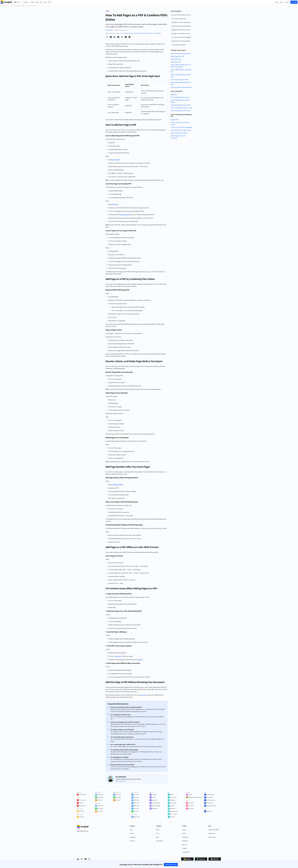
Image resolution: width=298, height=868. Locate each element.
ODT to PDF (118, 794)
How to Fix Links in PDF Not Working (181, 127)
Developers (185, 841)
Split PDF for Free (176, 62)
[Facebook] (82, 859)
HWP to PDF (136, 800)
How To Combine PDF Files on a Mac (181, 108)
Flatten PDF (191, 808)
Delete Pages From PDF (177, 56)
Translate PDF (209, 803)
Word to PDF (100, 806)
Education (132, 841)
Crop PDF (172, 806)
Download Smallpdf (213, 830)
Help (157, 833)
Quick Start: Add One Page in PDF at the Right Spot (181, 15)
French (135, 33)
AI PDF (49, 2)
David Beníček (109, 30)
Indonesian (145, 33)
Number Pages (173, 803)
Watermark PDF (173, 811)
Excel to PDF (100, 808)
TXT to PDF (136, 794)
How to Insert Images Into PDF (180, 80)
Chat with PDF (209, 797)
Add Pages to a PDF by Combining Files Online (181, 22)
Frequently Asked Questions (178, 45)
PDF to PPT (99, 800)
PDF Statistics (159, 841)
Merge (37, 2)
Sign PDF (190, 794)
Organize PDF (175, 120)
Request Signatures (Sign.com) (195, 797)
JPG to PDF (81, 817)
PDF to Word (100, 794)
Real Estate (132, 837)
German (126, 33)
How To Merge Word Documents (180, 97)
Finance (132, 833)
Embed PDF (185, 837)
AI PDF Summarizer (210, 800)
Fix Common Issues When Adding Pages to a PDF (181, 37)
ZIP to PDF (136, 808)
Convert (32, 2)
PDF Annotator (173, 797)
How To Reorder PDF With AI (179, 133)
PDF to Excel (100, 797)
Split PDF (154, 797)
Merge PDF (174, 95)
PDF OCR (81, 803)
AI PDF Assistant (210, 794)
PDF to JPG (81, 811)
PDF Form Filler (173, 814)
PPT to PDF (99, 811)
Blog (157, 837)
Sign (45, 2)
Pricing (184, 830)
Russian (150, 33)
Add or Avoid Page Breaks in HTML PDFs (181, 76)
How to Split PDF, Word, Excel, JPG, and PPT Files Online (181, 66)
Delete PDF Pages (156, 803)
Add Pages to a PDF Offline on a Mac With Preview (181, 33)
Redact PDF (172, 808)
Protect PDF (191, 806)
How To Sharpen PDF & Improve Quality (180, 123)
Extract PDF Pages (176, 59)
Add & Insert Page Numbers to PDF (181, 54)
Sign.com (184, 845)
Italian (139, 33)
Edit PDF (172, 794)
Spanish (131, 33)
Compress (25, 2)
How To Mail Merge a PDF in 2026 (180, 111)
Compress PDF (82, 794)
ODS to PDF (118, 797)
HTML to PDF (137, 803)
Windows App (212, 837)
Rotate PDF (154, 800)
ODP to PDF (118, 800)
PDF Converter (82, 800)
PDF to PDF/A (82, 806)
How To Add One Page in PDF (178, 19)
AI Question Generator (211, 806)
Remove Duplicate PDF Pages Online (181, 87)
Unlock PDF (191, 803)
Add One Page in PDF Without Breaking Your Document (181, 41)
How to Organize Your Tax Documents (178, 137)
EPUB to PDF (136, 806)
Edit (41, 2)
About (157, 830)
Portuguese (158, 33)
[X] (89, 859)
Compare (184, 848)
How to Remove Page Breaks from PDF (181, 83)
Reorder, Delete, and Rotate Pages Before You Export (181, 26)
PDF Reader (172, 800)
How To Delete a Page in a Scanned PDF (181, 71)
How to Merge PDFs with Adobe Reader (180, 101)
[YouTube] (85, 859)
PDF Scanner (209, 811)
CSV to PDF (136, 811)
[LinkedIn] (78, 859)
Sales (131, 830)
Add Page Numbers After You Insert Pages (181, 30)
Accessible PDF (186, 852)
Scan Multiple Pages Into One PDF (181, 105)
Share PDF (172, 817)
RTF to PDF (136, 797)
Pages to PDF (137, 817)
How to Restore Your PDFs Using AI (181, 130)
